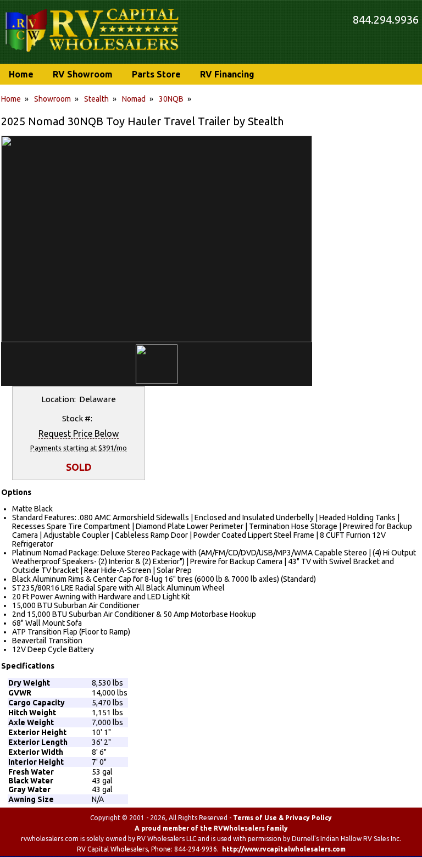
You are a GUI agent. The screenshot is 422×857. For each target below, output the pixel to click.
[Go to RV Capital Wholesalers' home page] (92, 52)
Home (11, 98)
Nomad (134, 98)
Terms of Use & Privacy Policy (282, 817)
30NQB (171, 98)
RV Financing (227, 74)
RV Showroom (83, 74)
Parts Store (156, 74)
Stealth (96, 98)
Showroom (52, 98)
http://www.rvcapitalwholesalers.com (284, 849)
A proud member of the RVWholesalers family (211, 828)
